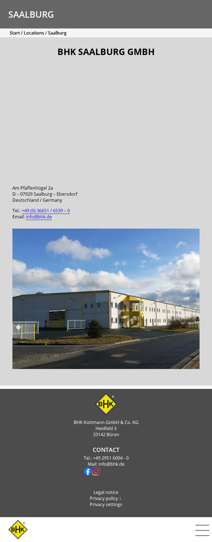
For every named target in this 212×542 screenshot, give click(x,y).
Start (15, 33)
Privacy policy (104, 498)
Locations (34, 33)
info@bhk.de (111, 464)
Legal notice (106, 492)
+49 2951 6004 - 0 (111, 458)
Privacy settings (106, 504)
